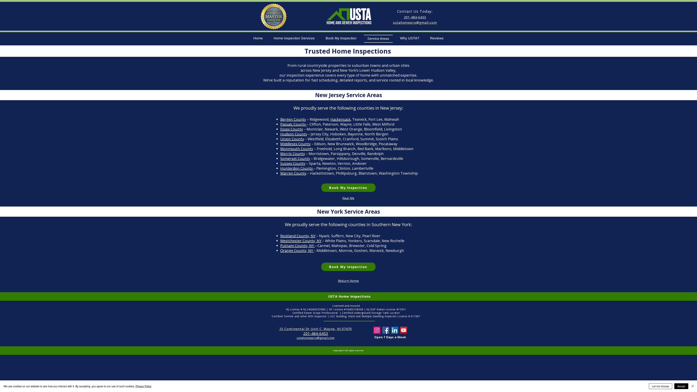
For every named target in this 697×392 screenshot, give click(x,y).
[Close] (692, 386)
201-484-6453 (415, 17)
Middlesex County (295, 143)
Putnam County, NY (297, 245)
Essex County (291, 129)
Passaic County (293, 124)
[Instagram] (376, 330)
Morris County (292, 153)
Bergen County (293, 119)
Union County (292, 138)
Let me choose (660, 386)
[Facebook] (385, 330)
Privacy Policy (143, 386)
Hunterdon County (297, 168)
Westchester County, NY (300, 240)
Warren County (293, 173)
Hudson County (293, 134)
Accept (681, 386)
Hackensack (340, 119)
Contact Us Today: (415, 11)
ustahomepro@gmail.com (415, 22)
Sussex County (292, 163)
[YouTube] (403, 330)
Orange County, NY (297, 250)
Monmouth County (296, 148)
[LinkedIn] (394, 330)
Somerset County (295, 158)
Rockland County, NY (297, 235)
